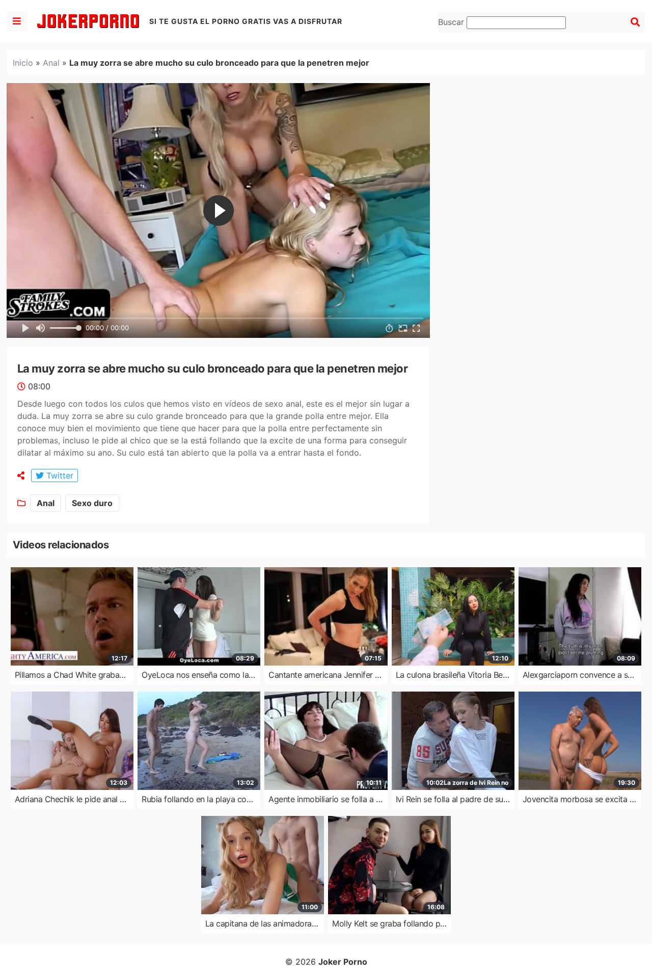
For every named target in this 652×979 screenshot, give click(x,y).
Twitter (58, 475)
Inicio (23, 63)
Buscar (452, 22)
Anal (51, 63)
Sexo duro (92, 503)
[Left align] (17, 21)
